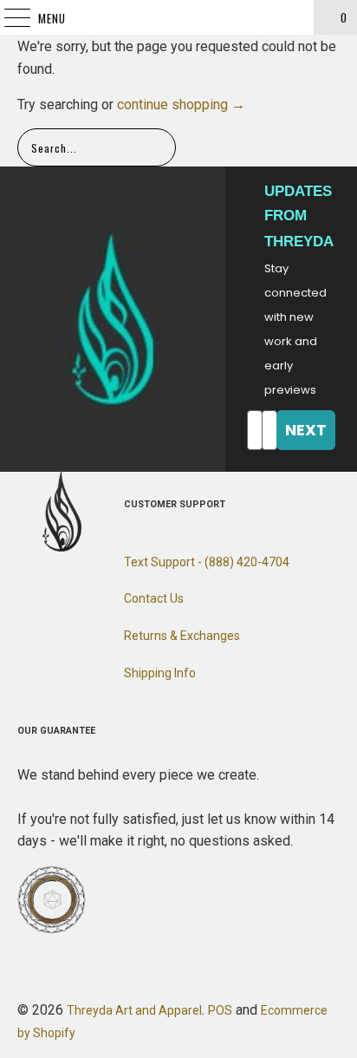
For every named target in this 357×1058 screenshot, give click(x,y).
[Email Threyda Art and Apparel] (93, 594)
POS (220, 1010)
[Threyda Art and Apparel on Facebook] (30, 594)
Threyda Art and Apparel (134, 1010)
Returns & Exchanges (182, 636)
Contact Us (154, 598)
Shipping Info (160, 673)
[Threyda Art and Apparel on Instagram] (62, 594)
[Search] (292, 17)
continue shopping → (181, 104)
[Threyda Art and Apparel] (178, 17)
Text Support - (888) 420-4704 (206, 562)
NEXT (306, 430)
